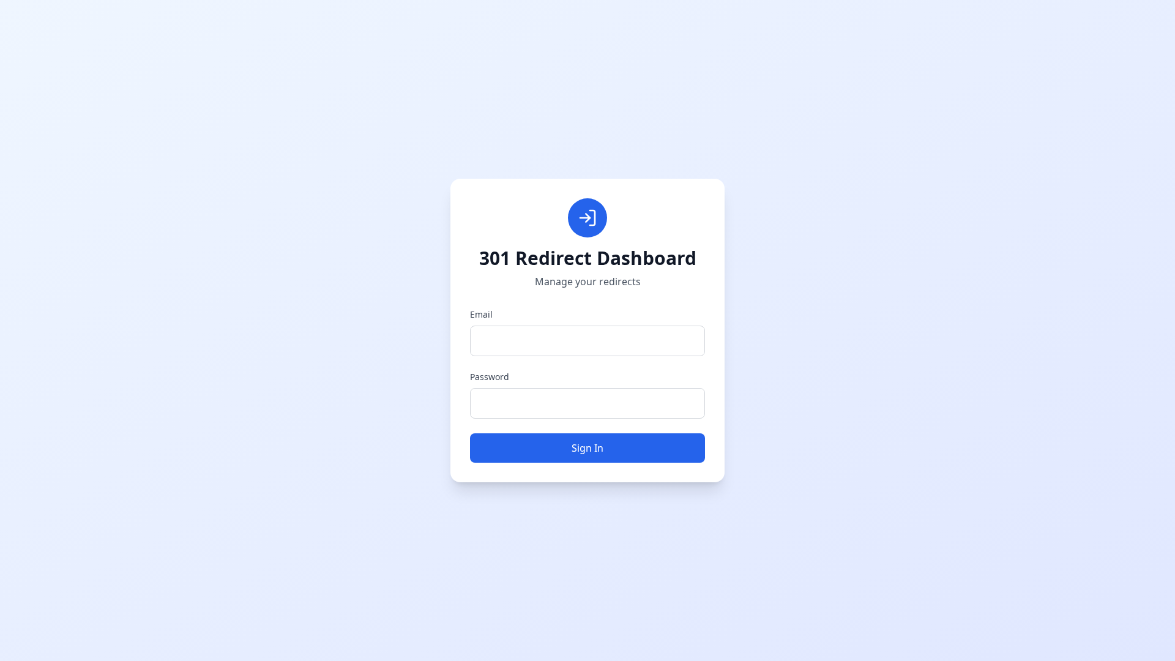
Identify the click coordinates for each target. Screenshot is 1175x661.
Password (489, 377)
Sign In (587, 448)
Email (481, 314)
